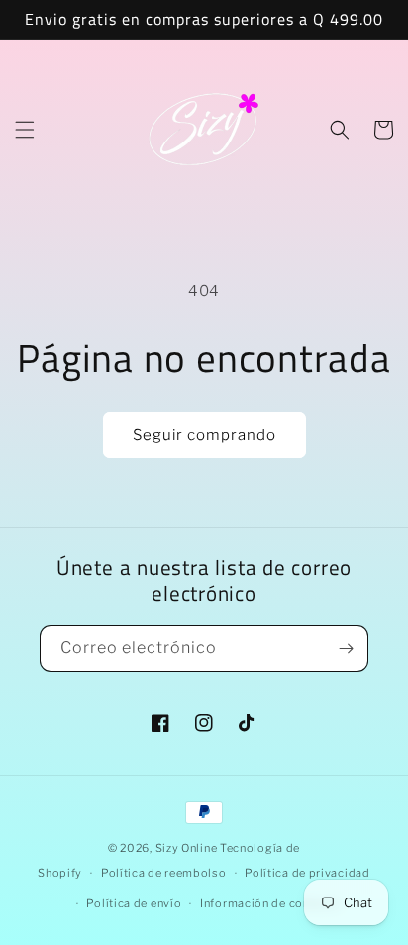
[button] (25, 129)
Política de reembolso (164, 873)
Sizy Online (186, 848)
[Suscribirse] (345, 648)
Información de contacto (270, 903)
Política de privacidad (307, 873)
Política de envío (133, 903)
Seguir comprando (204, 435)
